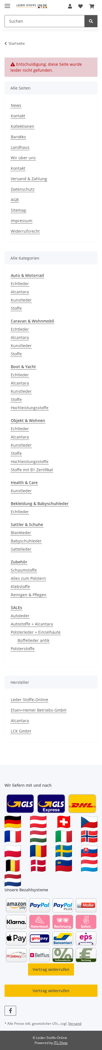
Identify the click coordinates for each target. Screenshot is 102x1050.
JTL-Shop (60, 1042)
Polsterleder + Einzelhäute (36, 632)
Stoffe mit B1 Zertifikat (32, 469)
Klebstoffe (20, 586)
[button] (70, 6)
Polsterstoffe (23, 648)
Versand (74, 1023)
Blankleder (21, 532)
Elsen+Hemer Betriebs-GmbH (38, 710)
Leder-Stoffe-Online (29, 699)
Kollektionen (22, 126)
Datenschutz (23, 189)
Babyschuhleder (26, 541)
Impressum (21, 220)
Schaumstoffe (24, 570)
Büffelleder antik (33, 640)
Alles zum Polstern (28, 578)
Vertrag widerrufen (51, 969)
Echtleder (20, 283)
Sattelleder (21, 549)
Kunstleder (21, 300)
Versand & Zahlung (29, 178)
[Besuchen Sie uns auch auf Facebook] (10, 1011)
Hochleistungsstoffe (29, 407)
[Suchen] (90, 21)
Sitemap (18, 210)
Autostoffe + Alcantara (32, 624)
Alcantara (20, 291)
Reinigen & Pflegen (28, 594)
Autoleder (20, 615)
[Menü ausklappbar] (7, 3)
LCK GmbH (21, 731)
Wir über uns (23, 157)
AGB (15, 199)
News (16, 105)
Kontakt (18, 115)
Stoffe (16, 308)
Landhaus (20, 147)
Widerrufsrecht (25, 231)
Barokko (18, 136)
